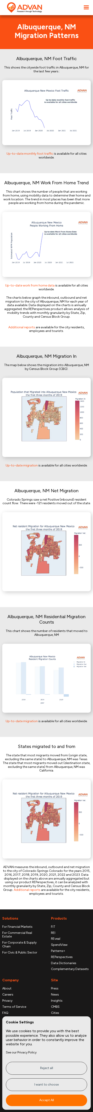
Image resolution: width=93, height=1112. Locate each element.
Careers (7, 994)
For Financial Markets (17, 927)
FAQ (5, 1013)
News (55, 994)
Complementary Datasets (70, 969)
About (7, 988)
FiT (53, 927)
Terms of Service (14, 1007)
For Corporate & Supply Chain (19, 944)
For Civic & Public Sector (19, 952)
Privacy (7, 1001)
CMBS (55, 1007)
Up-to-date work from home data (30, 285)
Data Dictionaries (63, 963)
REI (53, 933)
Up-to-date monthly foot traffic (30, 154)
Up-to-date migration (22, 465)
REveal (55, 939)
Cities (55, 1013)
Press (54, 988)
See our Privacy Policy (21, 1052)
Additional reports (21, 327)
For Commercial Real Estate (17, 935)
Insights (57, 1001)
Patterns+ (58, 951)
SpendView (59, 945)
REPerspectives (62, 957)
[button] (86, 7)
